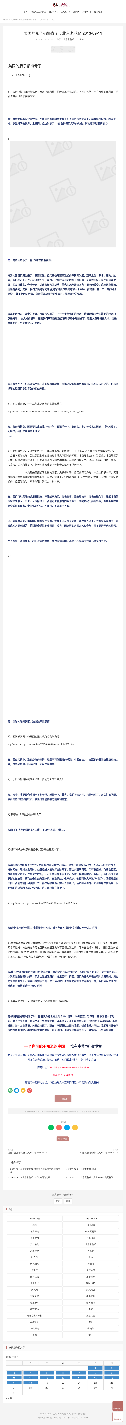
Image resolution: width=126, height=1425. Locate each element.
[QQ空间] (23, 1090)
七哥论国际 (90, 1224)
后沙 (91, 1257)
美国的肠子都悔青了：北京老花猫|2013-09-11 (63, 33)
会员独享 (98, 11)
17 (14, 1382)
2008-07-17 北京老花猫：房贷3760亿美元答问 (90, 1177)
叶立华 (34, 1257)
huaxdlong (35, 1218)
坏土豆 (34, 1270)
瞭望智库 (34, 1302)
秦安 (91, 1308)
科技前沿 (34, 1308)
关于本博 (86, 11)
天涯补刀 (90, 1270)
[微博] (29, 1090)
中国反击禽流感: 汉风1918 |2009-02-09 (99, 1152)
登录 (58, 1201)
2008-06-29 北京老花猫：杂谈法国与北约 (30, 1177)
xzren (34, 1224)
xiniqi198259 (91, 1218)
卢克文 (90, 1250)
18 (30, 1382)
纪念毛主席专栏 (38, 11)
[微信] (10, 1090)
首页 (25, 11)
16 (111, 1377)
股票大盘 (90, 1315)
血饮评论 (34, 1328)
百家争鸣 (53, 11)
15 (95, 1377)
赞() (81, 39)
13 (63, 1377)
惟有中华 (62, 1138)
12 (46, 1377)
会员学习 (34, 1237)
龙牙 (91, 1334)
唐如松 (90, 1263)
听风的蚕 (34, 1263)
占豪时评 (34, 1250)
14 (79, 1377)
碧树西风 (90, 1302)
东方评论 (34, 1231)
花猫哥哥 (34, 1321)
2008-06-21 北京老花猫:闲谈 (82, 1168)
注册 (68, 1201)
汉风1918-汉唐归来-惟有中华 (63, 4)
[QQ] (16, 1090)
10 (14, 1377)
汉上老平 (34, 1283)
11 (30, 1377)
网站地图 (82, 1413)
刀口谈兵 (34, 1244)
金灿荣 (90, 1328)
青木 (34, 1334)
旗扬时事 (90, 1276)
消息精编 (90, 1289)
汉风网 (76, 11)
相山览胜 (90, 1296)
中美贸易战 (90, 1231)
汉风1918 (65, 11)
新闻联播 (34, 1276)
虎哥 (91, 1321)
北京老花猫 (43, 19)
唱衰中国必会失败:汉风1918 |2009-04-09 (27, 1152)
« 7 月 (9, 1398)
